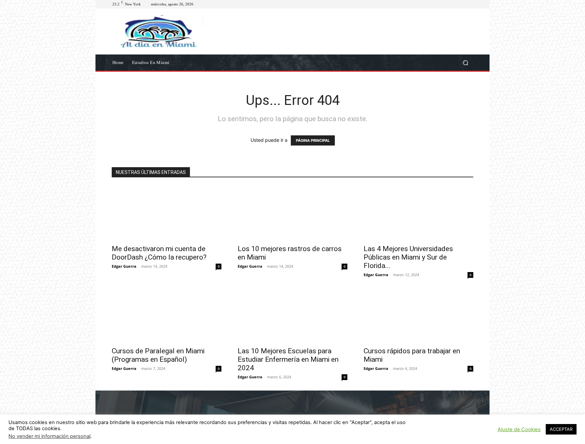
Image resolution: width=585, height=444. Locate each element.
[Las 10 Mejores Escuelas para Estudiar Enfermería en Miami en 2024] (292, 315)
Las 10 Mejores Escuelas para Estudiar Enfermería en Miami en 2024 (288, 359)
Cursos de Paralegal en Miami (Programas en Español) (158, 355)
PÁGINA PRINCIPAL (313, 140)
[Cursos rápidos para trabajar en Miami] (418, 315)
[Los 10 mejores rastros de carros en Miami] (292, 213)
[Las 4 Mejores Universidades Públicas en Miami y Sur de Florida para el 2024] (418, 213)
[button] (465, 62)
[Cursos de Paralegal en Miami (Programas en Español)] (166, 315)
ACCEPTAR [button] (561, 429)
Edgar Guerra (124, 266)
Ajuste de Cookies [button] (519, 429)
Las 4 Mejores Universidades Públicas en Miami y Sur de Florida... (408, 257)
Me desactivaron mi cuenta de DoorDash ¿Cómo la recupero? (159, 253)
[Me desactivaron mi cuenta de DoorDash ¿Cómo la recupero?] (166, 213)
